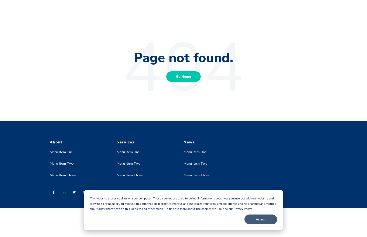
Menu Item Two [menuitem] (62, 163)
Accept (261, 219)
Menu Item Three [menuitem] (63, 175)
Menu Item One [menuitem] (61, 152)
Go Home (183, 76)
